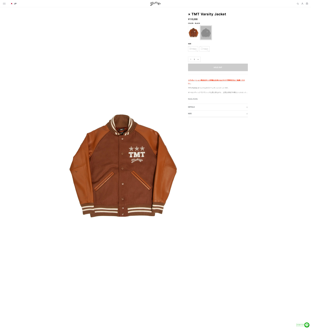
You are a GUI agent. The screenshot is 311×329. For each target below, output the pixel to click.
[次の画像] (76, 171)
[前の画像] (76, 160)
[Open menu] (6, 3)
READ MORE (193, 99)
